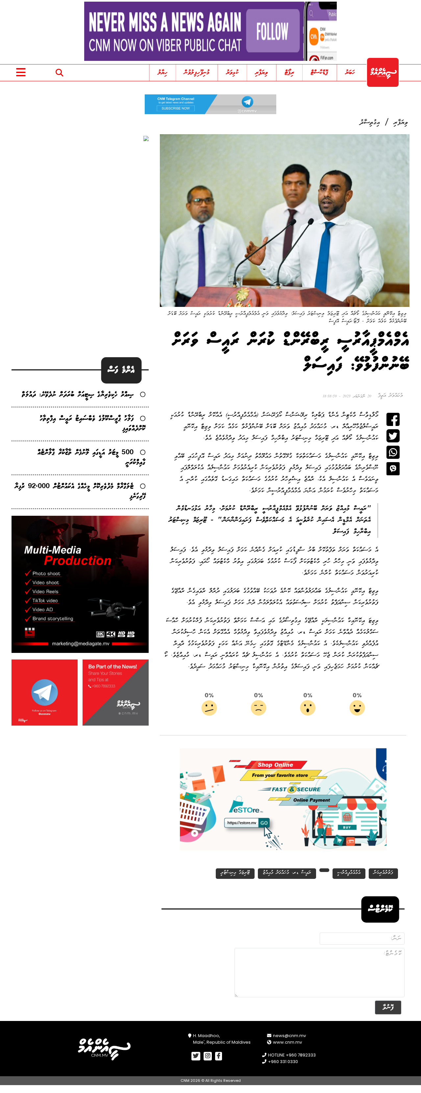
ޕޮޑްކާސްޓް (319, 73)
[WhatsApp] (393, 452)
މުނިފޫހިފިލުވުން (196, 73)
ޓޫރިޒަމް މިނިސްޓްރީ (235, 872)
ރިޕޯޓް (289, 73)
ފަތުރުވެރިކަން (383, 872)
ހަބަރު (350, 73)
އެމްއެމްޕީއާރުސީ (348, 872)
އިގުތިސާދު (370, 123)
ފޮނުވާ (388, 1007)
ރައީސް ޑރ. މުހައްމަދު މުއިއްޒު (287, 872)
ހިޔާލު (162, 73)
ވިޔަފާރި (261, 73)
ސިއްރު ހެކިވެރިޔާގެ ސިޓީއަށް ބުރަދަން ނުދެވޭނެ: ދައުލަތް (78, 395)
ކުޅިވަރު (232, 73)
